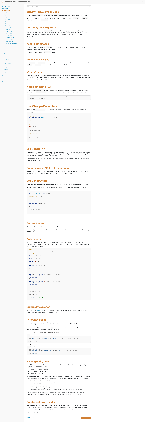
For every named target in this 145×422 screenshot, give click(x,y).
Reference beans (9, 39)
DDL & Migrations (8, 53)
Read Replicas (7, 59)
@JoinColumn (8, 21)
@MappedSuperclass (10, 25)
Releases (4, 81)
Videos (4, 75)
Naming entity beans (10, 41)
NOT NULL (7, 29)
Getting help (5, 72)
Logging (5, 55)
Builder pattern (8, 35)
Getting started (6, 6)
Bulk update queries (9, 37)
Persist (5, 47)
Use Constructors (9, 31)
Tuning (5, 67)
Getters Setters (8, 33)
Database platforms (8, 61)
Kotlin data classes (9, 17)
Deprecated (5, 79)
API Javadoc (5, 74)
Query (5, 45)
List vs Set (7, 19)
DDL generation (8, 27)
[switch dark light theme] (142, 1)
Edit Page (31, 417)
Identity (6, 15)
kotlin (32, 94)
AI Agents (6, 12)
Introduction (5, 8)
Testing (5, 57)
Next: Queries (86, 418)
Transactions (7, 49)
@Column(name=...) (9, 23)
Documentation (11, 2)
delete (48, 310)
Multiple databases (8, 63)
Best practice (7, 14)
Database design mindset (11, 43)
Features (6, 69)
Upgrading (4, 78)
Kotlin (5, 65)
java (28, 94)
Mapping (6, 51)
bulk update (40, 310)
